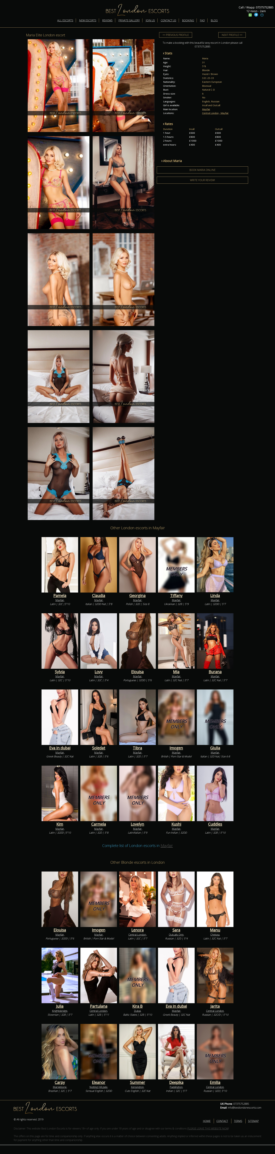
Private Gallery (129, 20)
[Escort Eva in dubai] (176, 975)
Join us (150, 20)
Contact (222, 1121)
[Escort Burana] (215, 641)
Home (207, 1121)
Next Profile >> (232, 35)
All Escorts (65, 20)
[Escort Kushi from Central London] (176, 793)
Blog (214, 20)
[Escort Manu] (215, 899)
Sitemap (253, 1121)
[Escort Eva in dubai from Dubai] (60, 717)
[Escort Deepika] (176, 1052)
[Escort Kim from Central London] (60, 793)
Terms (238, 1121)
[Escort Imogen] (98, 899)
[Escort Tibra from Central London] (137, 717)
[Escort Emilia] (215, 1052)
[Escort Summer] (137, 1052)
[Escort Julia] (60, 975)
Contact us (168, 20)
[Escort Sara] (176, 899)
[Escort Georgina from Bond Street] (137, 565)
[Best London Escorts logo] (36, 1113)
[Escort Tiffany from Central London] (176, 565)
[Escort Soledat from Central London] (98, 717)
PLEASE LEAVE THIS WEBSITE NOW (207, 1128)
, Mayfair (224, 113)
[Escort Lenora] (137, 899)
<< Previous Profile (175, 35)
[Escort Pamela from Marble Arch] (60, 565)
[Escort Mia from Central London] (176, 641)
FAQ (202, 20)
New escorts (87, 20)
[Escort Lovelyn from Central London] (137, 793)
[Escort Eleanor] (98, 1052)
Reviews (107, 20)
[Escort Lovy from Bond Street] (98, 641)
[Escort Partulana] (98, 975)
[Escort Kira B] (137, 975)
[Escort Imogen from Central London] (176, 717)
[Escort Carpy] (60, 1052)
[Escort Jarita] (215, 975)
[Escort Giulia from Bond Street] (215, 717)
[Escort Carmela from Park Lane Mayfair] (98, 793)
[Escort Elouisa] (137, 641)
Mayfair (206, 109)
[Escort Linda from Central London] (215, 565)
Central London (210, 113)
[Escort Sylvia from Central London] (60, 641)
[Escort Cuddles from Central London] (215, 793)
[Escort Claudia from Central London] (98, 565)
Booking (188, 20)
